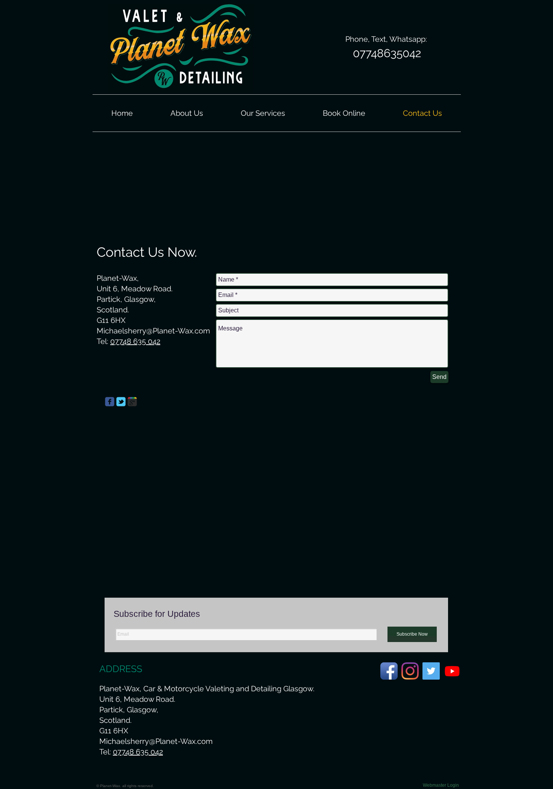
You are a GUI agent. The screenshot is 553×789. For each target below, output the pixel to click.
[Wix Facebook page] (109, 401)
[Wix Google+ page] (132, 401)
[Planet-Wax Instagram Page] (410, 671)
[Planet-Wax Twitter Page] (431, 671)
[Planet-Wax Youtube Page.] (452, 671)
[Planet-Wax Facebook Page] (389, 671)
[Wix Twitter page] (121, 401)
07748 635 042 (135, 341)
